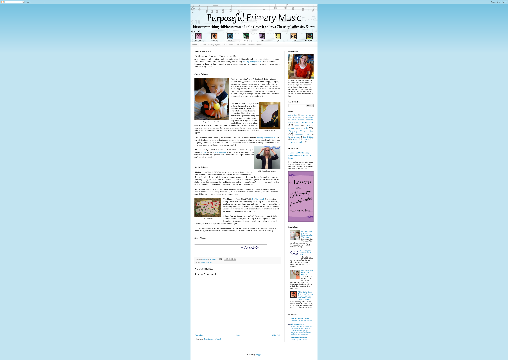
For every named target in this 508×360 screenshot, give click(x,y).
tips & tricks (308, 137)
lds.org (203, 152)
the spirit (308, 134)
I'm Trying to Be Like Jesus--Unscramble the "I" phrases (307, 234)
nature (308, 125)
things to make (294, 137)
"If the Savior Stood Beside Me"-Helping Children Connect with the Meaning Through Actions (305, 296)
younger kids (295, 142)
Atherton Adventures (299, 338)
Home (194, 44)
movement (307, 122)
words (306, 139)
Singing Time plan (206, 262)
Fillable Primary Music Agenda (249, 44)
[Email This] (225, 259)
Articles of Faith (306, 115)
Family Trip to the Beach (299, 340)
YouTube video (220, 152)
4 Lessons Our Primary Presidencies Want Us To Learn (299, 155)
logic (297, 122)
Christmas (298, 117)
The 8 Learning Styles (210, 44)
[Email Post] (220, 259)
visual (295, 139)
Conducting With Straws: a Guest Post (305, 253)
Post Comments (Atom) (212, 339)
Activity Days (292, 115)
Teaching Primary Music (251, 62)
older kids (302, 128)
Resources (228, 44)
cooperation (309, 117)
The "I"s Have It (258, 199)
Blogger (258, 355)
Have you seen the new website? (301, 320)
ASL (289, 117)
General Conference (297, 119)
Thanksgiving (298, 134)
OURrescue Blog (297, 324)
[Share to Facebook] (232, 259)
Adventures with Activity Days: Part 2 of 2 (307, 272)
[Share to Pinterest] (235, 259)
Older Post (276, 335)
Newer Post (199, 335)
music (297, 125)
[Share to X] (230, 259)
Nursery (291, 128)
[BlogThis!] (227, 259)
